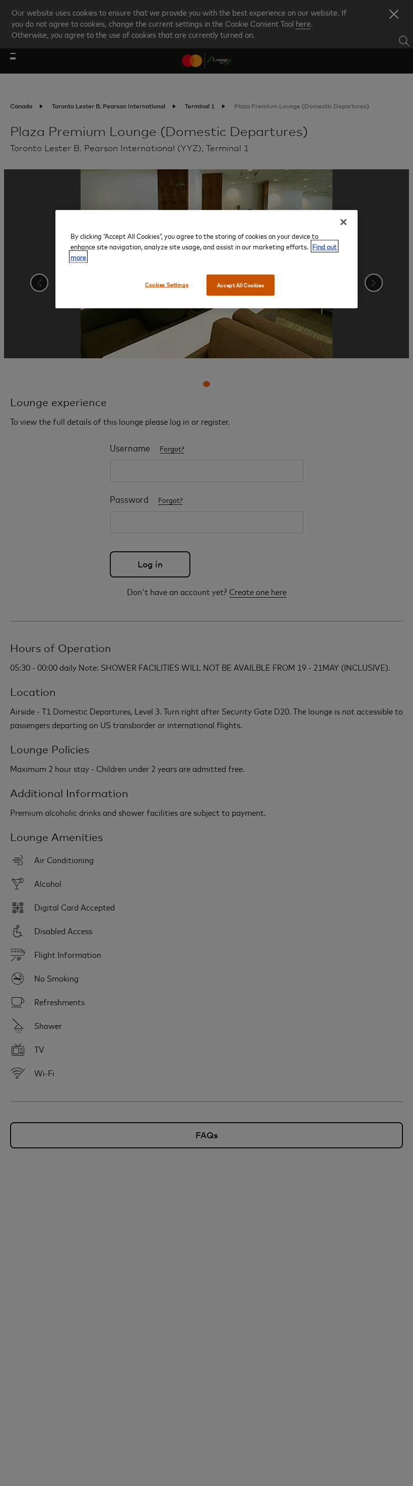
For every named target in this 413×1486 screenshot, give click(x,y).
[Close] (343, 222)
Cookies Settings (166, 284)
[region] (206, 259)
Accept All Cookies (240, 285)
